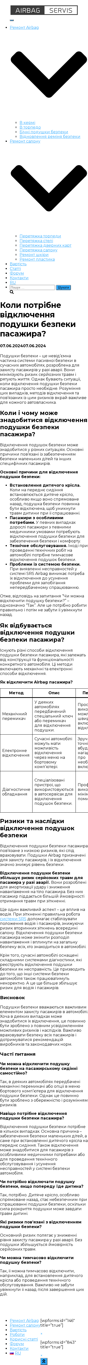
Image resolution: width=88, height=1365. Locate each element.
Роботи (17, 1334)
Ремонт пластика (37, 259)
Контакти (19, 278)
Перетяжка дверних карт (45, 245)
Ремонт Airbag (24, 1320)
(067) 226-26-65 (37, 2)
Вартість (18, 264)
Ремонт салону (25, 1325)
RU (13, 282)
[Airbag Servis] (44, 14)
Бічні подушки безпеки (44, 132)
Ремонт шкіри (34, 254)
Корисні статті (24, 1339)
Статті (15, 268)
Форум (17, 273)
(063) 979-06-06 (72, 2)
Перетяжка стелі (36, 240)
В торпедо (30, 127)
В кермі (27, 122)
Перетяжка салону (38, 250)
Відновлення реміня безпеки (50, 136)
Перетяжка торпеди (40, 236)
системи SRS (13, 919)
